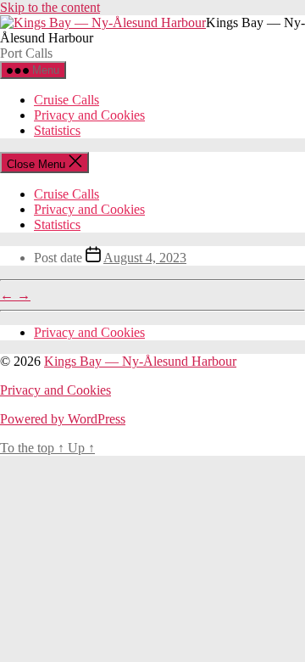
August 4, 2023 (144, 257)
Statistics (57, 130)
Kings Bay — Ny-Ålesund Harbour (140, 361)
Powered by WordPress (62, 419)
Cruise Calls (66, 100)
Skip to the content (50, 7)
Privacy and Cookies (89, 115)
